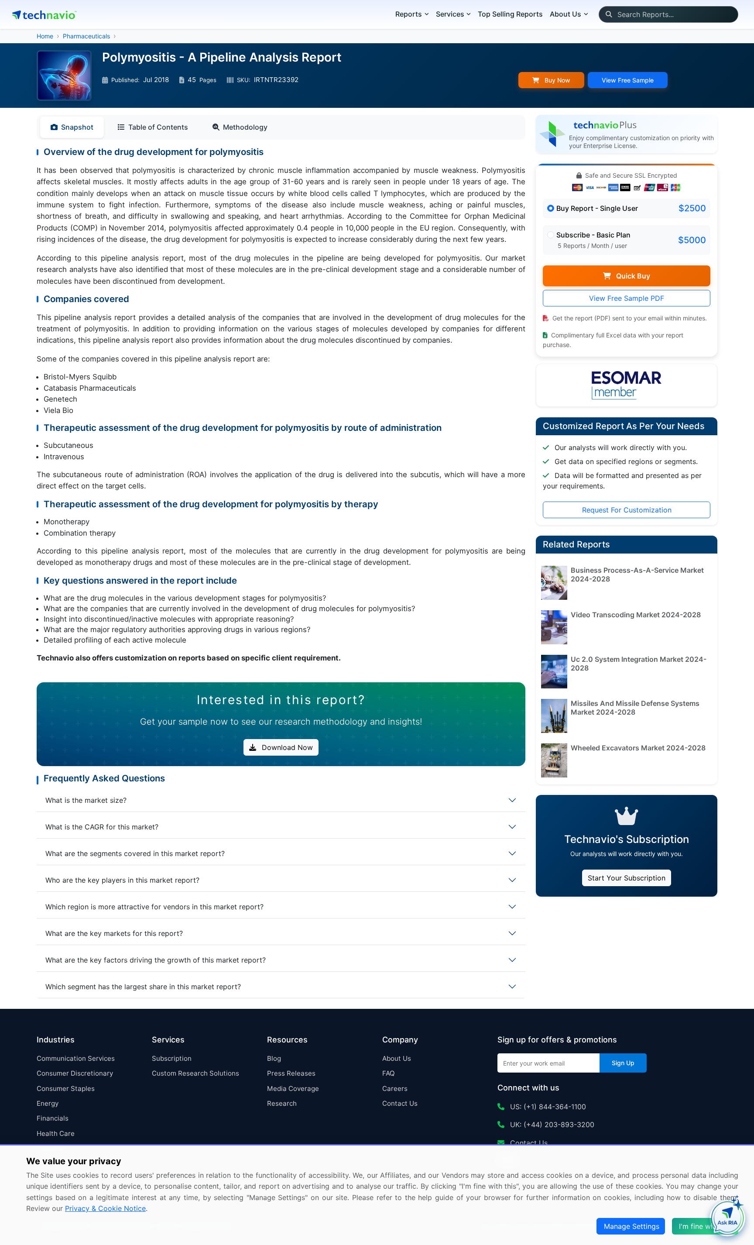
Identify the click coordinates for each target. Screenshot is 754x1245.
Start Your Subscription (626, 878)
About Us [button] (565, 14)
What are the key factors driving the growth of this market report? (155, 960)
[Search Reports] (608, 14)
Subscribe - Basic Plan (593, 234)
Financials (53, 1118)
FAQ (388, 1073)
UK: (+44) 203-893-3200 (551, 1124)
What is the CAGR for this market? (101, 826)
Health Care (56, 1133)
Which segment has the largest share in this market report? (143, 986)
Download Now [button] (286, 747)
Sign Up (623, 1062)
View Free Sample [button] (628, 80)
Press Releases (291, 1073)
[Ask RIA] (727, 1218)
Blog (274, 1058)
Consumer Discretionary (75, 1073)
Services (450, 14)
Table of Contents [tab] (158, 127)
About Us (396, 1058)
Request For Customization (627, 510)
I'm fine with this (706, 1226)
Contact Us (400, 1103)
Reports (408, 14)
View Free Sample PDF (626, 298)
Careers (395, 1088)
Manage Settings (631, 1226)
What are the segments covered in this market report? (135, 853)
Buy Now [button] (556, 80)
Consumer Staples (66, 1088)
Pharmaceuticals (86, 36)
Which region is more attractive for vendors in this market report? (154, 906)
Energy (47, 1103)
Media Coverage (293, 1088)
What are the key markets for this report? (114, 933)
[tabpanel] (281, 411)
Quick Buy (632, 276)
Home (45, 36)
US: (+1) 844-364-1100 (547, 1106)
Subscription (172, 1058)
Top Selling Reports (510, 14)
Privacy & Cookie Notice (105, 1208)
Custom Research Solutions (195, 1073)
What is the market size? (86, 800)
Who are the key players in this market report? (122, 880)
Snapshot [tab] (77, 127)
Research (282, 1103)
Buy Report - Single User (597, 208)
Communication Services (76, 1058)
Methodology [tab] (245, 127)
